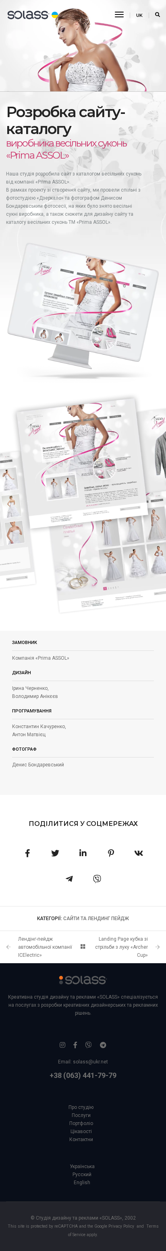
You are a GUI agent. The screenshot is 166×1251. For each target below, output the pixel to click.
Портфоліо (81, 1123)
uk (139, 15)
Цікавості (81, 1131)
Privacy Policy (121, 1226)
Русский (82, 1174)
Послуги (81, 1115)
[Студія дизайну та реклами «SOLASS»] (25, 14)
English (82, 1182)
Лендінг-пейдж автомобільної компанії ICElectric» (45, 947)
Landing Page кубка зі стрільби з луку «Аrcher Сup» (121, 947)
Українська (82, 1166)
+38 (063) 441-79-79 (83, 1075)
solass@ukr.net (90, 1062)
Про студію (80, 1107)
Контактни (81, 1139)
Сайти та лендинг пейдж (96, 918)
